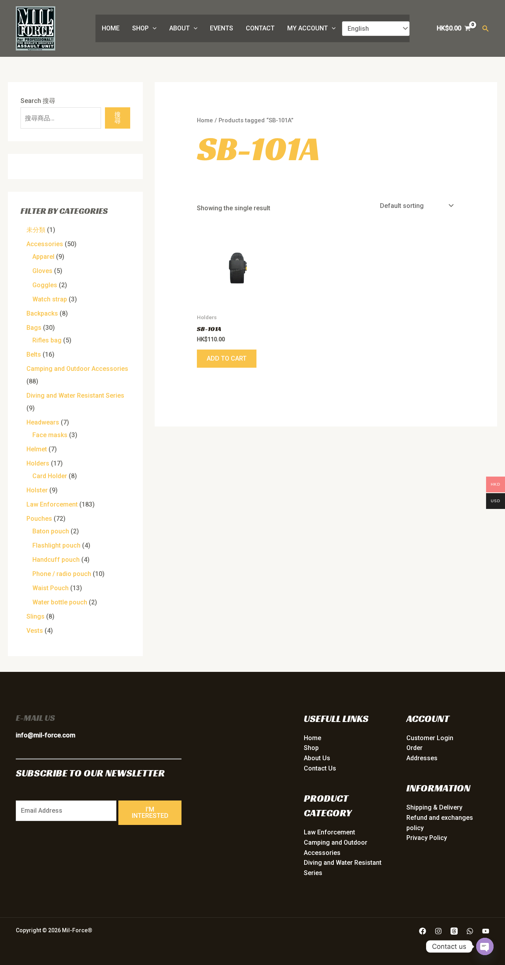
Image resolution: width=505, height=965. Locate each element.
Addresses (422, 758)
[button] (153, 28)
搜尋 (117, 118)
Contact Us (320, 768)
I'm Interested (150, 812)
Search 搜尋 (38, 101)
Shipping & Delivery (434, 807)
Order (414, 748)
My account (307, 28)
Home (111, 28)
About (179, 28)
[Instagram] (438, 931)
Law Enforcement (329, 832)
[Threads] (454, 931)
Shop (140, 28)
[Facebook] (422, 931)
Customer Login (429, 738)
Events (221, 28)
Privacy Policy (426, 838)
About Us (317, 758)
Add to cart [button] (227, 358)
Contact (260, 28)
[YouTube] (485, 931)
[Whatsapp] (469, 931)
